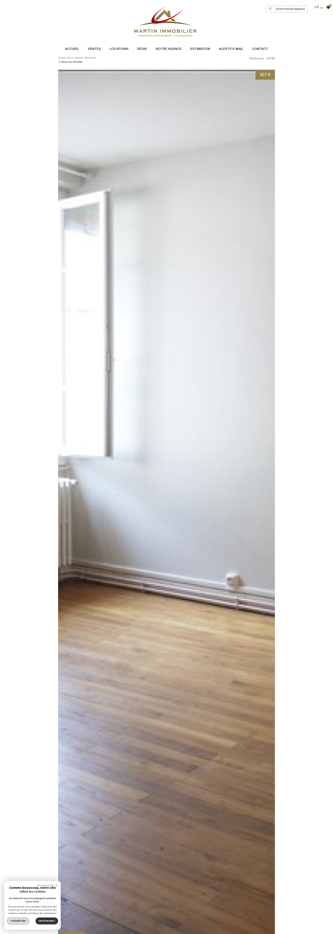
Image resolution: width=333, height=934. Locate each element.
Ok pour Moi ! (47, 920)
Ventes (94, 49)
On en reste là (45, 885)
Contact (260, 49)
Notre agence (169, 49)
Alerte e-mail (231, 49)
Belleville (79, 58)
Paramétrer (18, 920)
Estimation (200, 49)
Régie (142, 49)
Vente (70, 58)
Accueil (72, 49)
